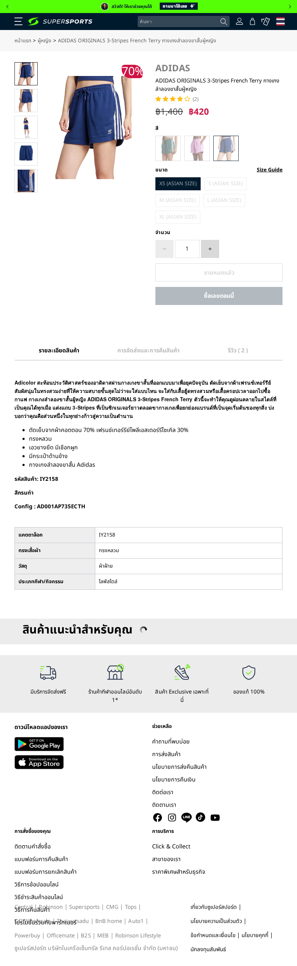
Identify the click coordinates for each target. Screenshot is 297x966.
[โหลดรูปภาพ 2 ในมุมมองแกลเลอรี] (26, 100)
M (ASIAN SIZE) (177, 200)
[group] (148, 6)
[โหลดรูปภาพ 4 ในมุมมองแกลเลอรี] (26, 154)
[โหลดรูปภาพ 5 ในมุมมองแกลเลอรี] (26, 180)
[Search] (224, 22)
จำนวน (163, 232)
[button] (7, 6)
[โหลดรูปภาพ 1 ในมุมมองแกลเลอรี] (26, 73)
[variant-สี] (168, 148)
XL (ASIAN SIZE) (177, 217)
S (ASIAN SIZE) (225, 183)
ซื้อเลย (219, 296)
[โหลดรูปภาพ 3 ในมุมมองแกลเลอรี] (26, 127)
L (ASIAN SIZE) (224, 200)
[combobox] (184, 21)
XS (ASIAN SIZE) (178, 183)
